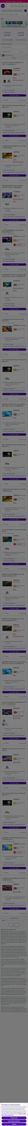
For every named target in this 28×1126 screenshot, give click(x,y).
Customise (14, 1124)
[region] (14, 1114)
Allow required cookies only (14, 1121)
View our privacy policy (9, 1115)
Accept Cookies (14, 1117)
